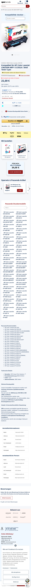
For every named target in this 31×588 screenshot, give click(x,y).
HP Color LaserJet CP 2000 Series (8, 287)
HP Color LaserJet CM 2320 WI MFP (21, 279)
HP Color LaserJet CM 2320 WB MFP (21, 275)
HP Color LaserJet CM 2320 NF (21, 221)
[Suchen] (28, 6)
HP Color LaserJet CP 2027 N (8, 312)
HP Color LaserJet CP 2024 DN (8, 291)
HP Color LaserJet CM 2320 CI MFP (8, 266)
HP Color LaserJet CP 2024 (21, 295)
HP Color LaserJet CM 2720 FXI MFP (21, 283)
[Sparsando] (6, 2)
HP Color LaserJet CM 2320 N (21, 217)
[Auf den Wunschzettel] (26, 27)
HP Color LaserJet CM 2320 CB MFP (8, 262)
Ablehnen (16, 582)
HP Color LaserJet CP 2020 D (21, 225)
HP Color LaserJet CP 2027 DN (21, 308)
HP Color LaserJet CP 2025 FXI (21, 237)
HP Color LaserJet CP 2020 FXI (21, 229)
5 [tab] (18, 54)
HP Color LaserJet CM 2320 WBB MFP (8, 279)
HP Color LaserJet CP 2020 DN (8, 229)
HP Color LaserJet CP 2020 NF (8, 233)
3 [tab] (15, 54)
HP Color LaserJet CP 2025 (8, 246)
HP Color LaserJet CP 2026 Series (21, 304)
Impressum (6, 568)
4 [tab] (17, 54)
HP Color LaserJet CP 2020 (21, 233)
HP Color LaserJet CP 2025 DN (8, 237)
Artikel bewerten (6, 498)
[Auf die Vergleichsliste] (22, 27)
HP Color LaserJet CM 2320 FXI (8, 258)
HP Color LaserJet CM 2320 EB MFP (21, 266)
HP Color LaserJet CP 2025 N (8, 242)
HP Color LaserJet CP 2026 (8, 308)
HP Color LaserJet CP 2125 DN (8, 250)
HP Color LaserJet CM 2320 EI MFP (21, 271)
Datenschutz (13, 568)
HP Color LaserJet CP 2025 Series (8, 300)
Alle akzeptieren (15, 572)
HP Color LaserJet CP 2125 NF (8, 254)
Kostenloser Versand (7, 98)
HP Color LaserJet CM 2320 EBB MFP (8, 271)
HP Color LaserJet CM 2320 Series (8, 275)
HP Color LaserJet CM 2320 (8, 225)
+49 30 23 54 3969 (8, 543)
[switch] (27, 586)
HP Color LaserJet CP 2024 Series (8, 295)
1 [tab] (12, 54)
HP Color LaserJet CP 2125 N (21, 250)
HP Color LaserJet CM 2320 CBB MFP (21, 262)
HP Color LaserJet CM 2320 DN (8, 213)
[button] (15, 121)
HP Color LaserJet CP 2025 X (21, 246)
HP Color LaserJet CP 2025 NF (21, 242)
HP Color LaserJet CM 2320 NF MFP (8, 221)
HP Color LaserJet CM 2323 (8, 283)
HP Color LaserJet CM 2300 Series (21, 258)
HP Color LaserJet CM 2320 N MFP (8, 217)
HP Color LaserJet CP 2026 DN (21, 300)
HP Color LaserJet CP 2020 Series (21, 287)
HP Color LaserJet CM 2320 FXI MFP (21, 213)
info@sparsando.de (11, 541)
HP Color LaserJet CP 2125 (21, 254)
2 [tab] (13, 54)
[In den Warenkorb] (20, 190)
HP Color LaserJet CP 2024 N (21, 291)
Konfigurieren (16, 577)
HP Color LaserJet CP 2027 (8, 316)
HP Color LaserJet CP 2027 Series (21, 312)
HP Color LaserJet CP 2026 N (8, 304)
